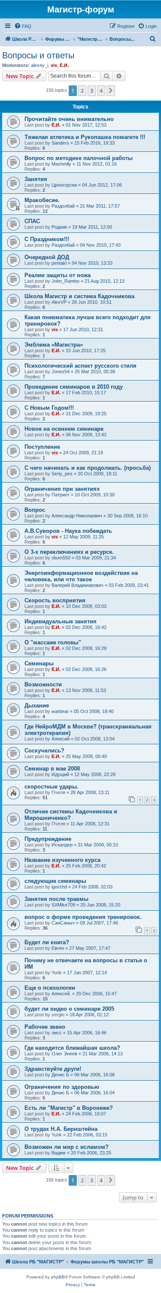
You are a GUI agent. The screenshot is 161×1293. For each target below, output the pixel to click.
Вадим (59, 1152)
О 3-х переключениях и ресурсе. (69, 552)
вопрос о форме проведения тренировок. (83, 917)
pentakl (59, 263)
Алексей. (61, 993)
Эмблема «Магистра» (53, 344)
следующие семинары (55, 881)
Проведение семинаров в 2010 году (73, 387)
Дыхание (36, 705)
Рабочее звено (44, 1027)
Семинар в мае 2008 (52, 768)
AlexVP (59, 302)
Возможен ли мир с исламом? (66, 1147)
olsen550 (61, 557)
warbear (60, 711)
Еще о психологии (49, 988)
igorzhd (59, 886)
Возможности (43, 684)
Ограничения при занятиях (62, 489)
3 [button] (91, 90)
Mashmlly (61, 163)
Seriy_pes (62, 473)
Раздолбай (63, 205)
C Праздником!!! (46, 239)
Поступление (42, 447)
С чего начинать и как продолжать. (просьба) (87, 468)
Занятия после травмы (56, 899)
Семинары (39, 663)
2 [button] (82, 90)
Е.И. (64, 65)
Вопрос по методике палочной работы (78, 158)
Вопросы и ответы (38, 55)
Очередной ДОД (46, 257)
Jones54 (61, 371)
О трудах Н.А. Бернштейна (60, 1129)
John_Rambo (65, 281)
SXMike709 (63, 904)
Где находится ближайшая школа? (72, 1048)
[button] (110, 90)
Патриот (61, 494)
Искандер (62, 844)
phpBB (58, 1277)
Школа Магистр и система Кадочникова (79, 296)
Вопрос (34, 510)
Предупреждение (47, 839)
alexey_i (39, 65)
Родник (59, 227)
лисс (57, 1032)
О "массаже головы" (52, 642)
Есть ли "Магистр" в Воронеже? (68, 1108)
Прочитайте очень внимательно (69, 119)
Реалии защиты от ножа (57, 275)
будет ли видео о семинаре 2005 (69, 1009)
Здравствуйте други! (52, 1069)
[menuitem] (22, 26)
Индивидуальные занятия (60, 621)
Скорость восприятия (54, 600)
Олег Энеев (64, 1053)
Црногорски (64, 184)
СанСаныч (63, 922)
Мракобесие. (42, 200)
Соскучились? (44, 750)
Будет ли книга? (46, 942)
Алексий (61, 738)
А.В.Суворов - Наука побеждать (68, 531)
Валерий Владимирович (77, 585)
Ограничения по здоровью (61, 1087)
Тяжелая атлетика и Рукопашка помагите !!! (84, 137)
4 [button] (101, 90)
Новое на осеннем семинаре (63, 429)
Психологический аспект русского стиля (80, 366)
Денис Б (60, 1074)
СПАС (32, 221)
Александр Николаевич (77, 515)
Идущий (60, 774)
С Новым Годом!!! (49, 408)
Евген (58, 948)
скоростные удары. (51, 786)
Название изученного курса (62, 860)
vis (54, 65)
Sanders (60, 142)
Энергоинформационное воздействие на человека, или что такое (81, 576)
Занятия (35, 179)
